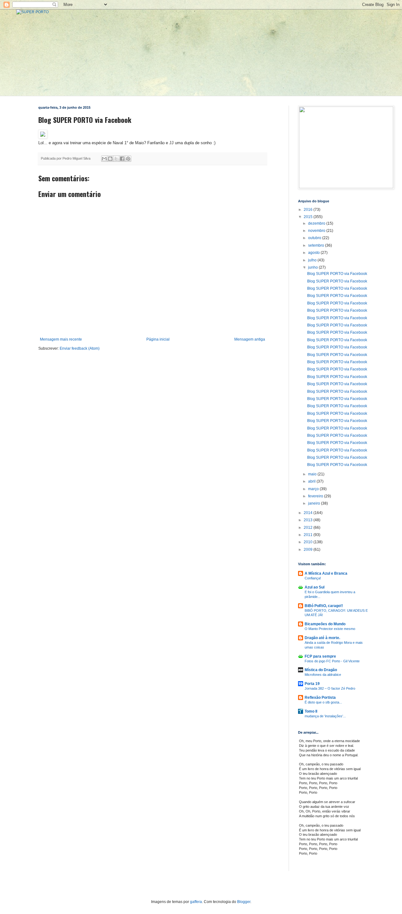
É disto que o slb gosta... (323, 702)
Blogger (243, 902)
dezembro (317, 223)
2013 (308, 520)
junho (313, 267)
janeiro (314, 503)
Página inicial (158, 339)
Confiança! (313, 578)
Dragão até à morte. (322, 638)
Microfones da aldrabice (323, 674)
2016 (308, 209)
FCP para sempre (320, 656)
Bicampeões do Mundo (325, 624)
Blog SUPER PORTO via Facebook (337, 273)
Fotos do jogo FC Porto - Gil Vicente (332, 661)
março (314, 489)
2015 (308, 217)
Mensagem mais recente (61, 339)
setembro (316, 245)
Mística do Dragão (321, 670)
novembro (317, 230)
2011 (308, 535)
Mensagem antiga (249, 339)
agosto (314, 252)
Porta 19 (312, 683)
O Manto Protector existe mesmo (330, 629)
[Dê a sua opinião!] (110, 159)
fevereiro (316, 496)
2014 (308, 513)
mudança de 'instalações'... (325, 716)
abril (312, 481)
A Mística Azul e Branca (326, 573)
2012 (308, 527)
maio (313, 474)
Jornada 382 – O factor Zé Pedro (330, 688)
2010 (308, 542)
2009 (308, 549)
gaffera (196, 902)
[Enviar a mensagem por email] (104, 159)
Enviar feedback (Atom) (80, 348)
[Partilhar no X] (116, 159)
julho (313, 260)
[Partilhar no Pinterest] (128, 159)
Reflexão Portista (320, 697)
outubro (315, 238)
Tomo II (311, 711)
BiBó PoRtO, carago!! (324, 606)
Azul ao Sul (314, 587)
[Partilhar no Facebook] (122, 159)
